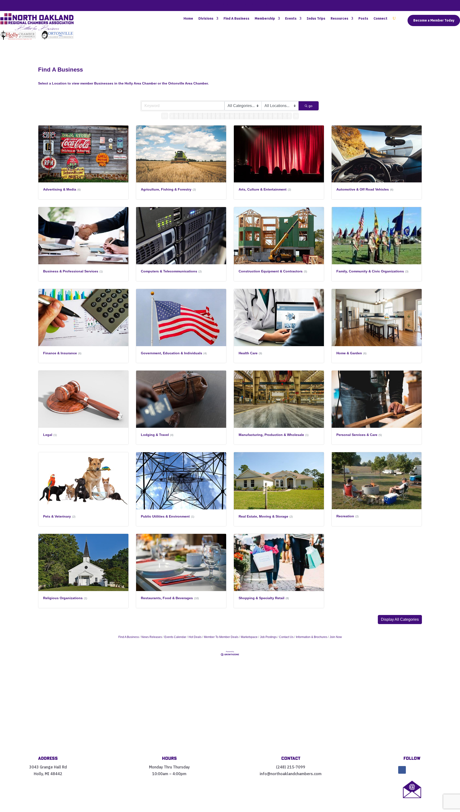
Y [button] (285, 115)
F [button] (195, 115)
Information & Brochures (311, 637)
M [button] (227, 115)
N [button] (232, 115)
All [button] (296, 115)
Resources (339, 19)
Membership (265, 19)
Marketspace (249, 637)
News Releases (151, 637)
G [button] (200, 115)
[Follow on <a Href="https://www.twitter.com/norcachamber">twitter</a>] (412, 770)
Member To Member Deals (221, 637)
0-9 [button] (165, 115)
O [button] (237, 115)
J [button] (213, 115)
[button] (400, 619)
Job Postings (268, 637)
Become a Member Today (433, 20)
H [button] (205, 115)
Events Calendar (175, 637)
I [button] (209, 115)
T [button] (261, 115)
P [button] (241, 115)
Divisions (205, 19)
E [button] (190, 115)
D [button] (186, 115)
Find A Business (236, 19)
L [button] (222, 115)
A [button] (172, 115)
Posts (363, 19)
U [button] (265, 115)
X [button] (280, 115)
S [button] (256, 115)
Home (188, 19)
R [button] (252, 115)
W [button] (275, 115)
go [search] (310, 106)
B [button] (176, 115)
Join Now (336, 637)
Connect (380, 19)
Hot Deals (195, 637)
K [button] (218, 115)
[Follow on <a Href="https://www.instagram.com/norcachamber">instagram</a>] (422, 770)
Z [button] (289, 115)
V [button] (270, 115)
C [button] (181, 115)
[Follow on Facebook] (402, 770)
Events (291, 19)
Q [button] (247, 115)
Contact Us (286, 637)
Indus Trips (316, 19)
